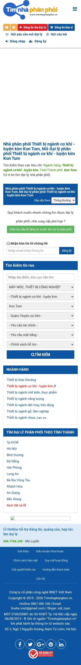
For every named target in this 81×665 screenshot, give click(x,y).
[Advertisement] (40, 98)
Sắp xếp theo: (42, 200)
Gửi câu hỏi (58, 34)
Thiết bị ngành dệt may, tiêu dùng (30, 405)
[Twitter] (30, 645)
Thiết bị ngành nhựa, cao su (26, 418)
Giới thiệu (23, 551)
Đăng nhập (17, 41)
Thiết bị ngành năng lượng (25, 399)
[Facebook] (20, 645)
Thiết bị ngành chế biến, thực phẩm (32, 392)
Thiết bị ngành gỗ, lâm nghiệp (28, 411)
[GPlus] (40, 645)
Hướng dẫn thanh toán (56, 569)
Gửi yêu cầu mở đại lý (26, 34)
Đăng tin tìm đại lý (34, 27)
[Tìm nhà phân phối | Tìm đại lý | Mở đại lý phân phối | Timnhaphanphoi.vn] (30, 10)
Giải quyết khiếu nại (23, 569)
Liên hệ (40, 578)
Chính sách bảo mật (25, 560)
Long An (13, 474)
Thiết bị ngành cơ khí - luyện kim (30, 386)
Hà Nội (12, 449)
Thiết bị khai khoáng (21, 380)
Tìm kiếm (42, 354)
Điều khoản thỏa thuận (50, 551)
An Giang (13, 493)
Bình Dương (15, 455)
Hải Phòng (14, 468)
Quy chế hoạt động (56, 560)
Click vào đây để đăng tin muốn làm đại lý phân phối (40, 229)
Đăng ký (40, 41)
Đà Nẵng (13, 461)
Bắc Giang (14, 499)
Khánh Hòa (14, 486)
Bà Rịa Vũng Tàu (18, 480)
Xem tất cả (15, 505)
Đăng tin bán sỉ (63, 27)
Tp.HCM (12, 442)
